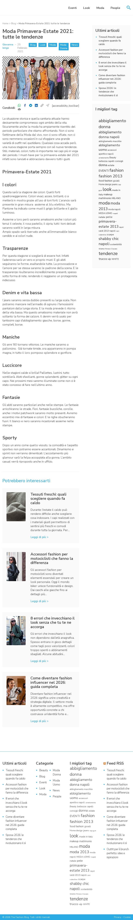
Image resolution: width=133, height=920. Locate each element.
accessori (112, 150)
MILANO (116, 198)
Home (5, 23)
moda (104, 203)
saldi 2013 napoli (107, 230)
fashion (116, 170)
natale (102, 217)
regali (121, 227)
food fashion (105, 181)
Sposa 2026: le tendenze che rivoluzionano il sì (108, 91)
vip (109, 259)
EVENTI (104, 171)
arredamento (104, 158)
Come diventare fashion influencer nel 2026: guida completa (112, 79)
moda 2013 (79, 851)
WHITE (115, 259)
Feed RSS (115, 763)
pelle (109, 217)
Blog (13, 23)
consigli (119, 161)
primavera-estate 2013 (108, 224)
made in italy (86, 836)
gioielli (116, 180)
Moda (100, 8)
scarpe (110, 234)
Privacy (117, 917)
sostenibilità (116, 244)
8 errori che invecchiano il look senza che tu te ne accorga (113, 66)
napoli (115, 213)
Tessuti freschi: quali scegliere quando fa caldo (110, 40)
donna (103, 165)
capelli (111, 161)
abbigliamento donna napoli (110, 134)
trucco (103, 259)
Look (86, 8)
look (107, 189)
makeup (108, 194)
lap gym (93, 830)
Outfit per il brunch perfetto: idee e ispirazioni (118, 853)
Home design (105, 184)
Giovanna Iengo (7, 46)
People (115, 8)
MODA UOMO (105, 213)
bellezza (103, 161)
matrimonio (105, 198)
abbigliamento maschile (110, 141)
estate (111, 165)
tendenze (108, 253)
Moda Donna (63, 46)
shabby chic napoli (109, 241)
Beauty (112, 157)
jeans (115, 184)
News (75, 44)
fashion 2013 (110, 176)
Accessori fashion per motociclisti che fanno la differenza (112, 53)
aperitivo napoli (106, 153)
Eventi (72, 8)
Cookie (127, 917)
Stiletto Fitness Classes (108, 249)
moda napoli (114, 209)
